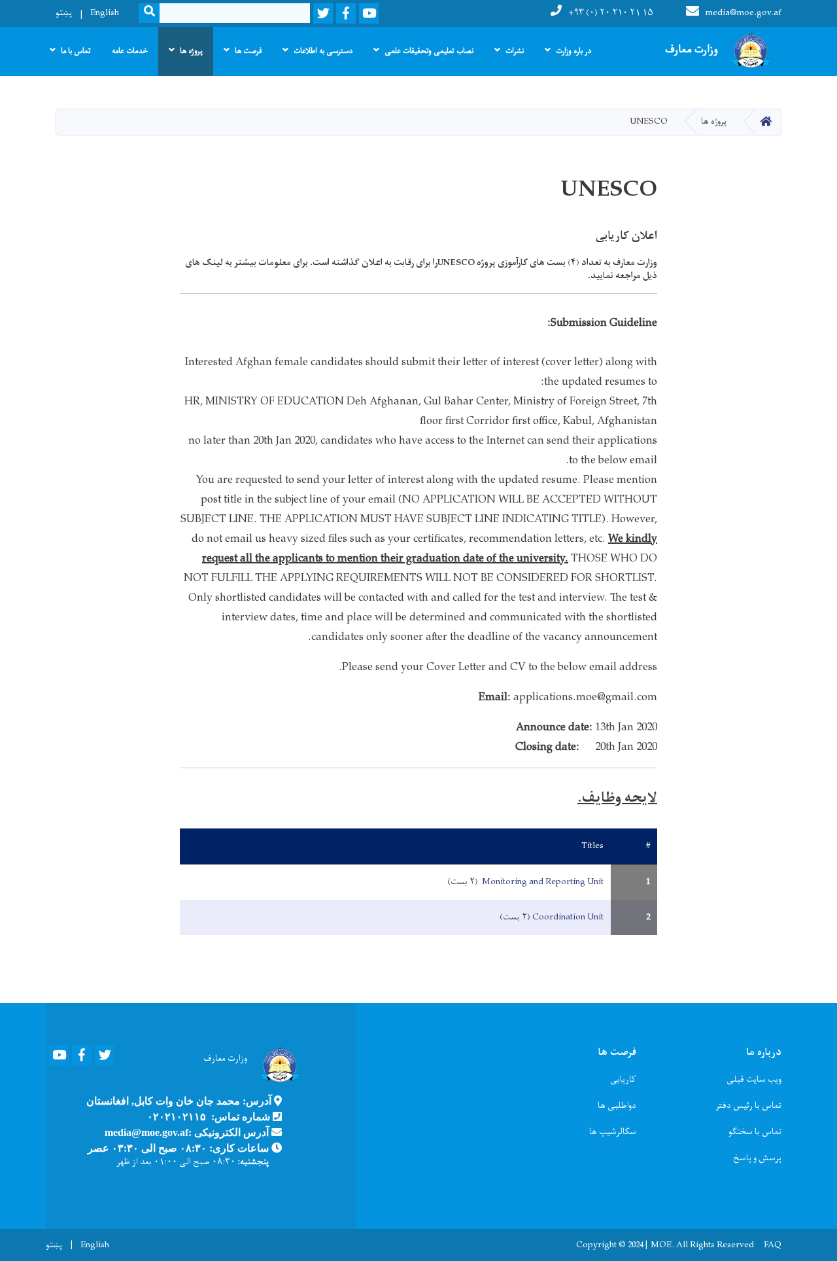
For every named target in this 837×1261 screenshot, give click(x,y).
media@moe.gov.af (743, 13)
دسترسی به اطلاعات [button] (323, 51)
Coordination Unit (568, 917)
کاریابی (623, 1079)
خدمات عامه (130, 51)
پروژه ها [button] (191, 51)
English (104, 13)
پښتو (64, 13)
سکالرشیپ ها (612, 1132)
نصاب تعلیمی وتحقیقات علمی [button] (428, 51)
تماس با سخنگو (754, 1132)
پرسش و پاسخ (757, 1158)
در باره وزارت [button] (573, 51)
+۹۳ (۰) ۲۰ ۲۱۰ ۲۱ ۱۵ (610, 13)
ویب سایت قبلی (753, 1079)
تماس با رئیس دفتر (748, 1105)
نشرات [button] (514, 51)
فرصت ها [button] (248, 51)
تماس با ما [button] (76, 51)
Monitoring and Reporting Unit (542, 882)
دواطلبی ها (617, 1105)
